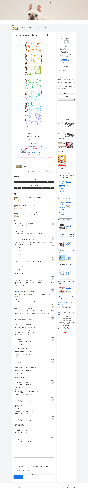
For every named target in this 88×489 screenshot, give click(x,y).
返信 (53, 236)
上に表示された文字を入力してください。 (22, 470)
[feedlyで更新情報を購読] (42, 188)
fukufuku (18, 291)
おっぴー (17, 278)
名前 (14, 458)
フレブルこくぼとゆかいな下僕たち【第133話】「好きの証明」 (66, 83)
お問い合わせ (65, 485)
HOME (55, 485)
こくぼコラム (16, 176)
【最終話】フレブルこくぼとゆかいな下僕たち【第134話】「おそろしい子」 (66, 78)
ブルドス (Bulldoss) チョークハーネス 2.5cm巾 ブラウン (68, 182)
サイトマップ (59, 485)
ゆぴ (66, 46)
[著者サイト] (17, 188)
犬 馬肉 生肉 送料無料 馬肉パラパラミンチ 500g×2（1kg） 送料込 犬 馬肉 (68, 289)
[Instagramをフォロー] (34, 188)
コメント (16, 443)
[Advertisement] (66, 109)
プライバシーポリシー (71, 485)
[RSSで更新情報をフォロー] (50, 188)
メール (15, 462)
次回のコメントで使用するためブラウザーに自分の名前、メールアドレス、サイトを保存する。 (34, 466)
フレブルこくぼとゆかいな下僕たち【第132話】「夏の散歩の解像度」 (66, 87)
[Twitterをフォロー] (26, 188)
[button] (74, 70)
